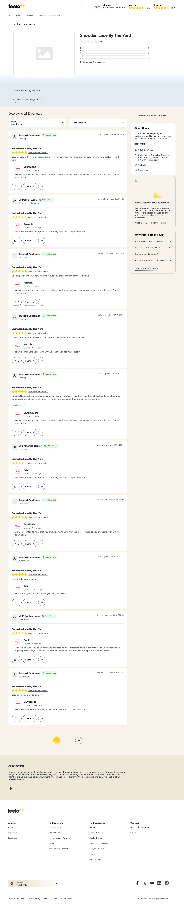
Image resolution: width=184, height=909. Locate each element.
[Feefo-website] (16, 6)
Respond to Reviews (98, 843)
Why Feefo (12, 832)
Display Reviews (96, 838)
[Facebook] (137, 883)
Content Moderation (139, 827)
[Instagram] (167, 883)
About (10, 827)
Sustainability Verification (59, 849)
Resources (12, 838)
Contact (134, 832)
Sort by (13, 121)
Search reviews (55, 832)
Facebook (143, 170)
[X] (144, 883)
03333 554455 (145, 150)
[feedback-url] (19, 152)
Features (93, 827)
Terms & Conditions (16, 899)
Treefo (51, 843)
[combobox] (37, 123)
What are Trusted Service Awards (151, 223)
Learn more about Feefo (147, 268)
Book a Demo (95, 859)
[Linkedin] (159, 883)
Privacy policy (34, 899)
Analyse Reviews (96, 849)
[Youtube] (152, 883)
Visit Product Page (26, 99)
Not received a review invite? (153, 115)
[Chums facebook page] (10, 789)
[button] (37, 123)
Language (19, 882)
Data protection (50, 899)
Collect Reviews (96, 832)
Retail (18, 16)
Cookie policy (66, 899)
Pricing (92, 854)
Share (28, 186)
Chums (30, 16)
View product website (38, 153)
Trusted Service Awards (59, 838)
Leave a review (54, 827)
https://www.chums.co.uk (114, 7)
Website (142, 165)
